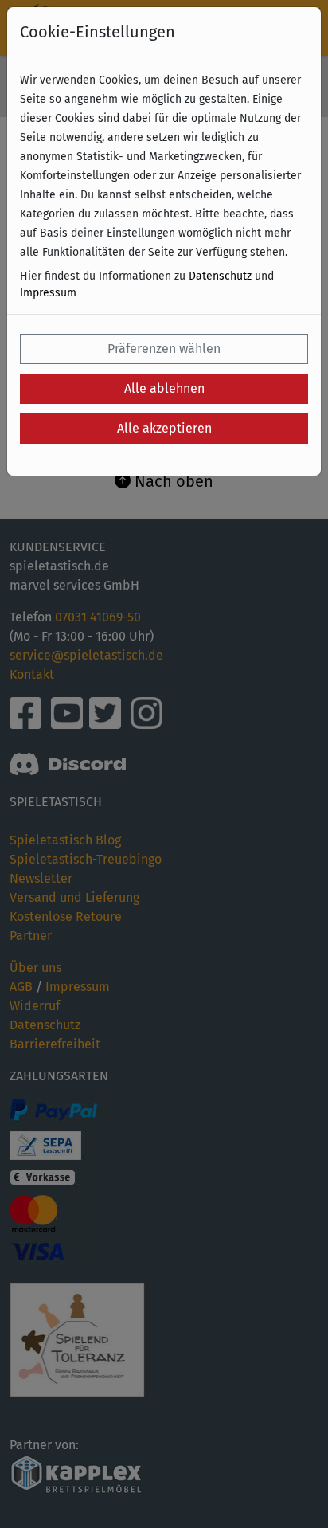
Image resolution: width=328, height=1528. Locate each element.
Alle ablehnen (164, 388)
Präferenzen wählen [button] (164, 348)
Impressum (48, 293)
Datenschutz (220, 276)
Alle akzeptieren (164, 428)
